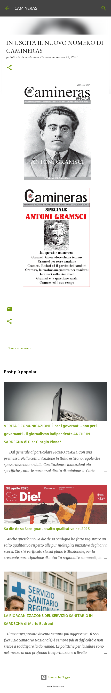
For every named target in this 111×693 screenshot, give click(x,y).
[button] (9, 67)
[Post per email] (9, 310)
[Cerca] (104, 8)
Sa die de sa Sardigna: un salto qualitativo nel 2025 (47, 529)
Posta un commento (19, 348)
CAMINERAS (25, 8)
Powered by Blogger (58, 677)
